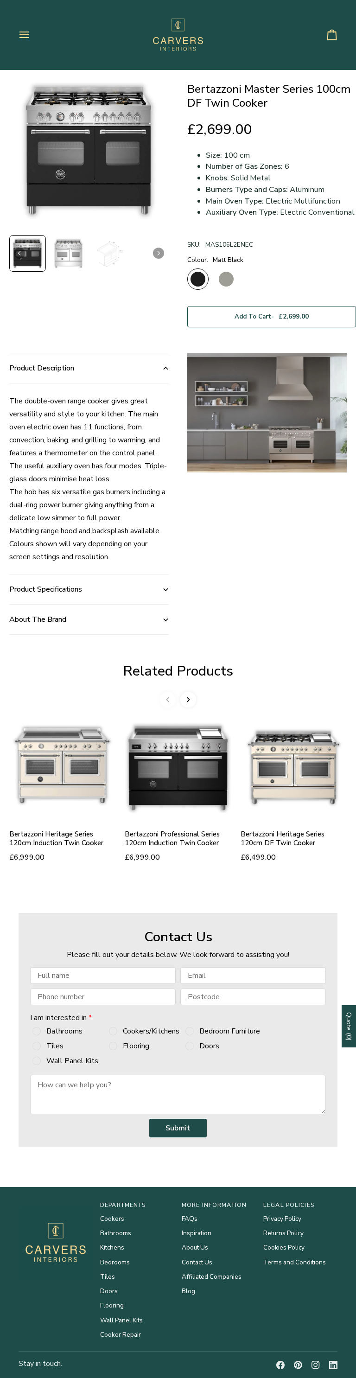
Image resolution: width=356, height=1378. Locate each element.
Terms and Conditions (294, 1262)
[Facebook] (280, 1365)
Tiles (55, 1046)
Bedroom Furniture (229, 1031)
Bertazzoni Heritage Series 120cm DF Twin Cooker (282, 838)
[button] (27, 253)
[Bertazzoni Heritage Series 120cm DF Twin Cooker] (294, 768)
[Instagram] (316, 1365)
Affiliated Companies (212, 1276)
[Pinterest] (298, 1365)
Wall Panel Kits (72, 1061)
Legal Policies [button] (288, 1205)
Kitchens (112, 1247)
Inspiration (196, 1233)
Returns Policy (283, 1233)
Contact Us (197, 1262)
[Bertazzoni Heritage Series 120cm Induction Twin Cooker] (62, 768)
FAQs (189, 1218)
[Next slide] (158, 253)
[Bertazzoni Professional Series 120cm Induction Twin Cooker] (178, 768)
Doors (209, 1046)
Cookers (112, 1218)
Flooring (136, 1046)
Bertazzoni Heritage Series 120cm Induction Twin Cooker (56, 838)
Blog (188, 1291)
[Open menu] (32, 35)
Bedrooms (115, 1262)
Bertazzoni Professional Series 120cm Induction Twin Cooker (172, 838)
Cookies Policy (284, 1247)
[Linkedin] (333, 1365)
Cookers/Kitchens (151, 1031)
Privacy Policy (282, 1218)
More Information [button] (214, 1205)
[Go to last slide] (19, 253)
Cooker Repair (120, 1334)
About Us (195, 1247)
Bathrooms (64, 1031)
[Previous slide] (168, 700)
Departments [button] (123, 1205)
